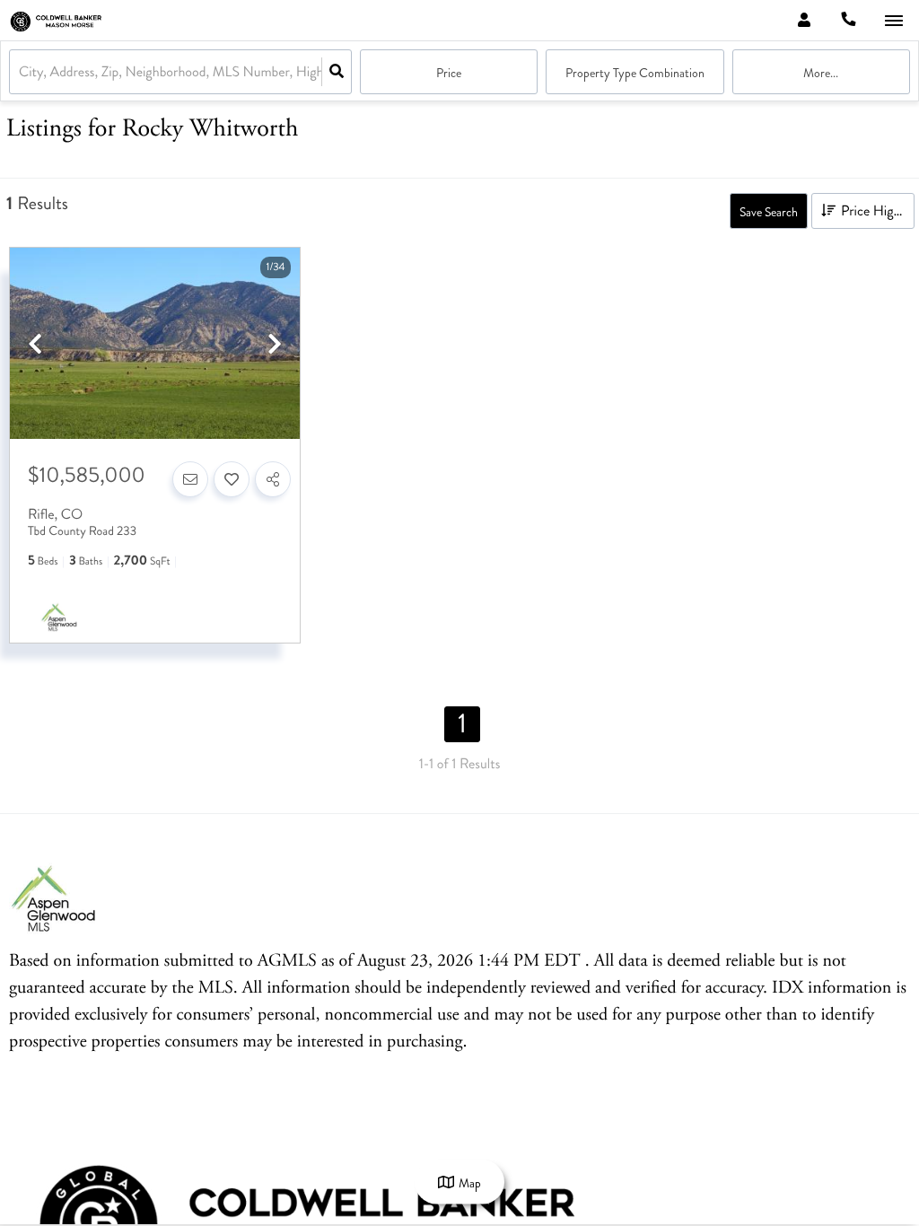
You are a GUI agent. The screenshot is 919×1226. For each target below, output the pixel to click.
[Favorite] (231, 479)
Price (448, 73)
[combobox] (20, 72)
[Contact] (190, 479)
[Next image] (274, 345)
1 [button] (462, 724)
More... (820, 73)
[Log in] (803, 20)
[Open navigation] (893, 21)
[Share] (273, 479)
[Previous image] (35, 345)
